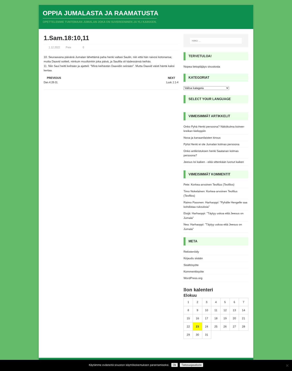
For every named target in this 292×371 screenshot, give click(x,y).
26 (225, 326)
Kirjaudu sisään (193, 258)
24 (206, 326)
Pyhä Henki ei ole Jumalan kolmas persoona (211, 144)
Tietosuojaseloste (191, 364)
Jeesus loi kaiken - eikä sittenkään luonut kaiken (214, 161)
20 (234, 318)
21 (243, 318)
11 (215, 310)
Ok (174, 364)
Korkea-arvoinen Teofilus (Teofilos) (212, 184)
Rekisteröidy (191, 251)
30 (197, 334)
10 (206, 310)
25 (216, 326)
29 (188, 334)
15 (188, 318)
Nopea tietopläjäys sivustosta (202, 66)
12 (225, 310)
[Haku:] (216, 40)
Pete (68, 47)
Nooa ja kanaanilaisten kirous (202, 137)
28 (243, 326)
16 (197, 318)
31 (206, 334)
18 (216, 318)
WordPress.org (193, 278)
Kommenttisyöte (194, 271)
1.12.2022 (54, 47)
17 (206, 318)
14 (243, 310)
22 (188, 326)
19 (225, 318)
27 (234, 326)
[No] (287, 365)
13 (234, 310)
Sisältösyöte (191, 265)
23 (197, 326)
